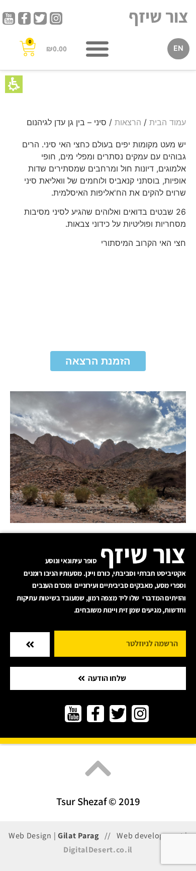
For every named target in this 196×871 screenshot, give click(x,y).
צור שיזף (158, 16)
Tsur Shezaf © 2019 (98, 801)
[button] (14, 84)
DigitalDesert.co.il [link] (98, 849)
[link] (56, 18)
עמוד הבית (167, 122)
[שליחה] (30, 644)
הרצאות (128, 122)
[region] (98, 122)
